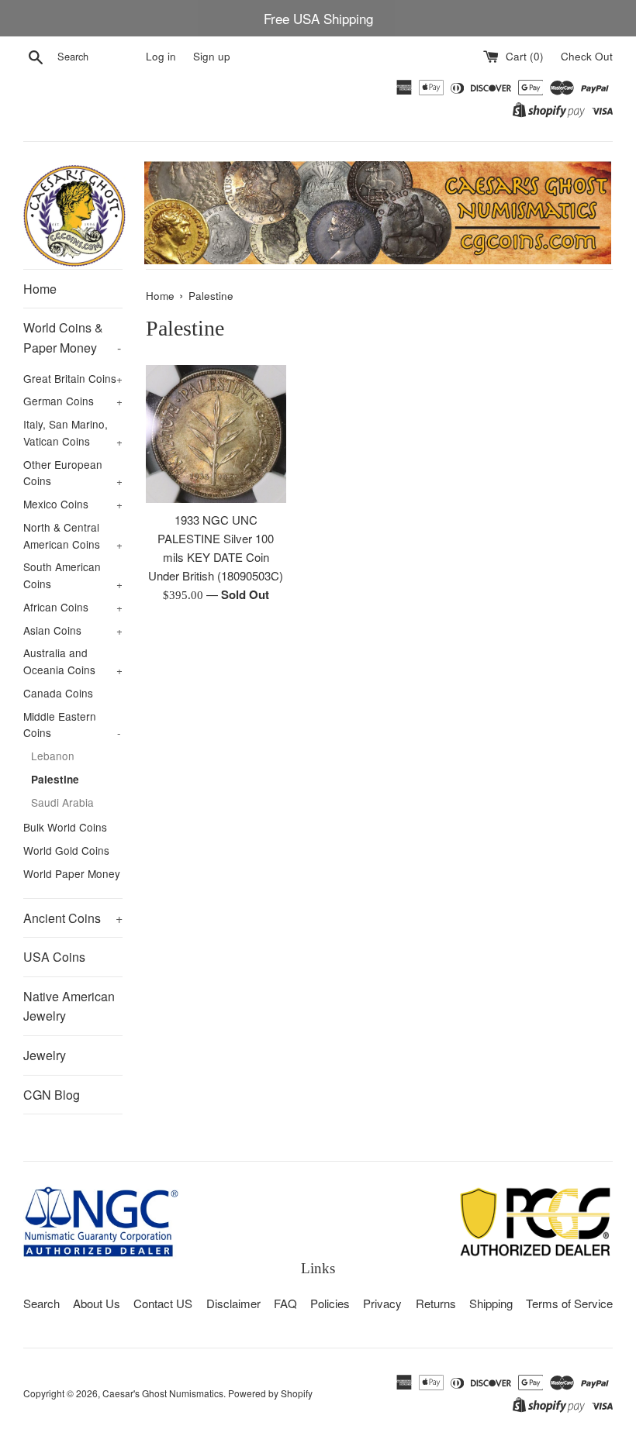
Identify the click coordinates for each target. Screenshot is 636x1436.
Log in (161, 56)
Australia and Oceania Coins (73, 661)
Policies (330, 1303)
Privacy (382, 1303)
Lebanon (52, 755)
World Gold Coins (66, 850)
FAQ (285, 1303)
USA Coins (54, 957)
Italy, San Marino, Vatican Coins (73, 432)
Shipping (491, 1303)
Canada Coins (58, 693)
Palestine (55, 779)
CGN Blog (51, 1095)
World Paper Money (71, 873)
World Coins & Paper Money (72, 337)
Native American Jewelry (69, 1006)
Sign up (211, 56)
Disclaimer (233, 1303)
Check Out (587, 56)
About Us (96, 1303)
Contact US (162, 1303)
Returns (436, 1303)
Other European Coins (73, 472)
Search (41, 1303)
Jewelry (44, 1055)
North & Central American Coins (73, 535)
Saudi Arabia (62, 802)
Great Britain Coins (73, 378)
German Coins (73, 400)
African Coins (73, 607)
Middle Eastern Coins (72, 724)
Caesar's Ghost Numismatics (162, 1393)
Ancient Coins (73, 918)
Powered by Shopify (270, 1393)
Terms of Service (569, 1303)
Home (40, 289)
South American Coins (73, 575)
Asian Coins (73, 630)
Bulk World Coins (65, 827)
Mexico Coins (73, 503)
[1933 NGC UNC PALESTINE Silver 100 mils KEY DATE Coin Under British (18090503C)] (216, 434)
